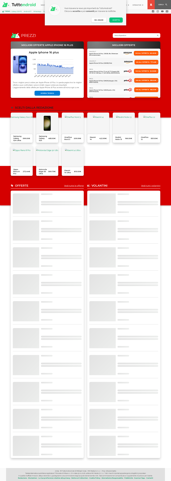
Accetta (116, 20)
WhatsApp (37, 11)
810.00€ (77, 171)
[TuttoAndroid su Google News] (166, 11)
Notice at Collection (79, 478)
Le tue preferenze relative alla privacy (54, 478)
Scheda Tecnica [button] (47, 93)
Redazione (22, 478)
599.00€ (26, 138)
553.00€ (154, 138)
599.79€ (52, 171)
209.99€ (77, 138)
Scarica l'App (139, 478)
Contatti (149, 478)
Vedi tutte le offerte (74, 186)
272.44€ (26, 171)
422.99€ (103, 138)
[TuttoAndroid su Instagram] (157, 11)
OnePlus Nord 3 (68, 138)
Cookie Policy (94, 478)
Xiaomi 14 (93, 138)
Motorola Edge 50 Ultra (43, 171)
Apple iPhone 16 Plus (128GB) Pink (100, 63)
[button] (138, 5)
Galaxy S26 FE (16, 11)
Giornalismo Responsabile (112, 478)
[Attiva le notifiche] (151, 4)
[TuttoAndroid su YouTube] (162, 11)
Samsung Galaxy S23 (43, 138)
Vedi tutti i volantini (150, 186)
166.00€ (128, 138)
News (43, 5)
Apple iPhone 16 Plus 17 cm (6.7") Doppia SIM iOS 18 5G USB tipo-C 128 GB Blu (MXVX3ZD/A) (104, 72)
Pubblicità (128, 478)
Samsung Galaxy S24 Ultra (17, 138)
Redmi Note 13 (118, 138)
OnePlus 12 (144, 138)
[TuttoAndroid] (19, 5)
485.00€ (52, 138)
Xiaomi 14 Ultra (67, 171)
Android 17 (27, 11)
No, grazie (98, 20)
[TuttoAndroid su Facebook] (152, 11)
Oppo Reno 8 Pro (16, 171)
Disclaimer (32, 478)
